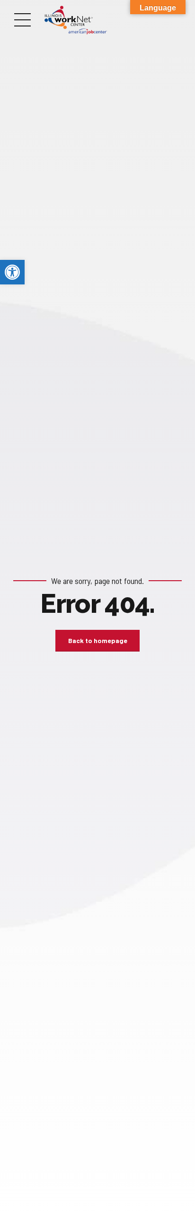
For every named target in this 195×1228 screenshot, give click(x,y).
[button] (12, 272)
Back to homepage (97, 640)
